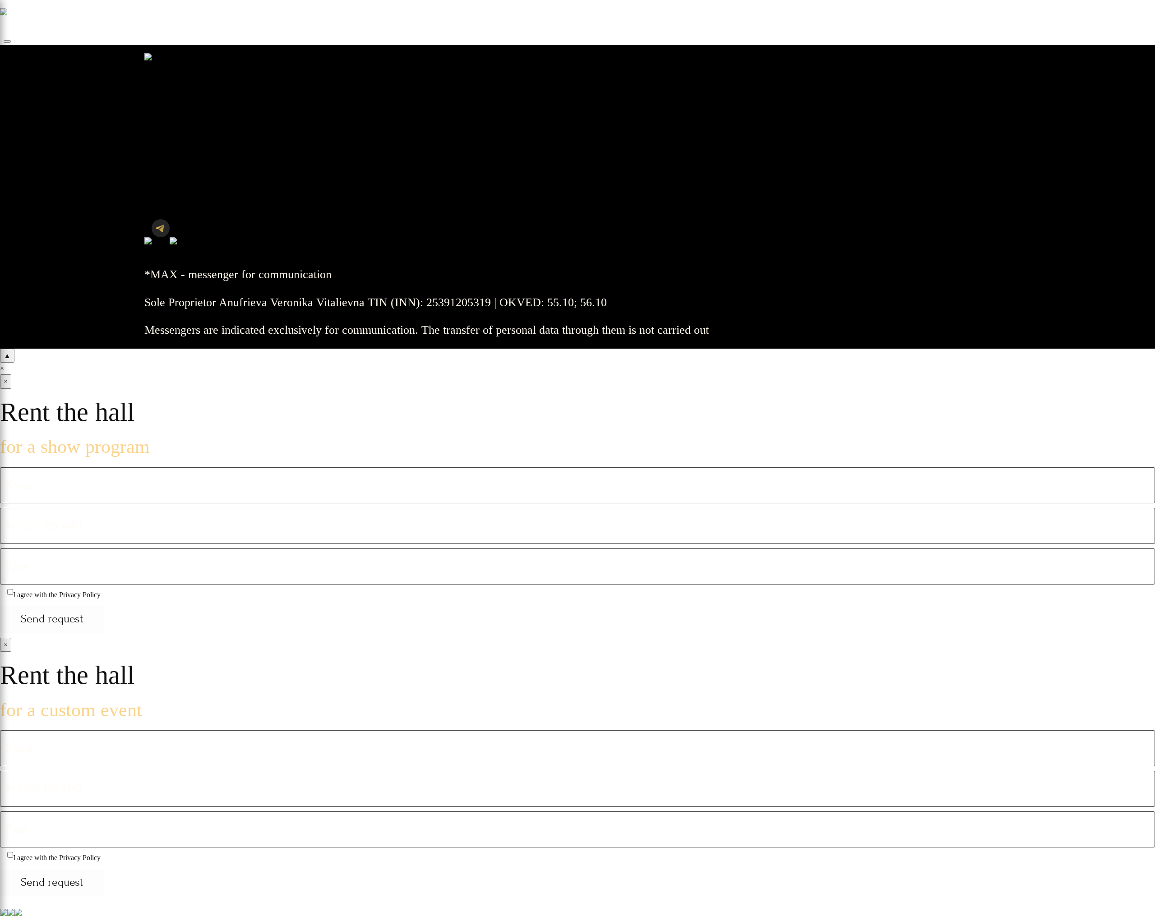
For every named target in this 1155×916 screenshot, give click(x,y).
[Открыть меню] (7, 41)
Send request (52, 618)
